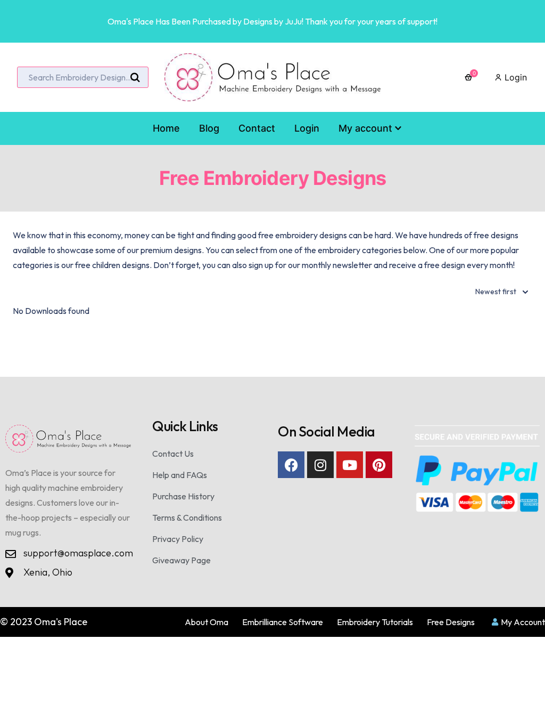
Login (514, 77)
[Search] (135, 78)
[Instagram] (320, 464)
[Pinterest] (379, 464)
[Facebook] (291, 464)
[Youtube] (349, 464)
